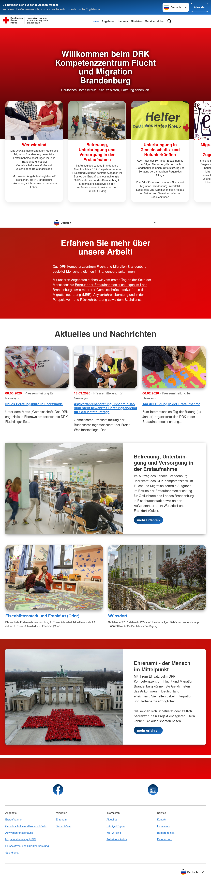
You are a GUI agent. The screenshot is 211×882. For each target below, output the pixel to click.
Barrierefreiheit (165, 833)
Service (150, 21)
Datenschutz (164, 839)
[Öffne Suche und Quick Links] (169, 21)
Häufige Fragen (115, 826)
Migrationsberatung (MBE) (72, 294)
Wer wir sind (113, 833)
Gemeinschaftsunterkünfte (116, 289)
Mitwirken (137, 21)
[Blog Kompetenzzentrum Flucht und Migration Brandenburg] (153, 789)
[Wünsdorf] (157, 577)
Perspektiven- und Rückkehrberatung (27, 846)
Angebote (108, 21)
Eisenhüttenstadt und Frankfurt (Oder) (42, 616)
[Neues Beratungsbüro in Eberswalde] (37, 367)
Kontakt (161, 819)
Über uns (122, 21)
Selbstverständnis (116, 839)
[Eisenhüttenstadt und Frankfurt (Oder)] (54, 577)
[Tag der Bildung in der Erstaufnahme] (174, 367)
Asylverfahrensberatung (110, 294)
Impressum (163, 826)
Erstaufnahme (13, 819)
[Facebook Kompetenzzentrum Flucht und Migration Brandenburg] (58, 789)
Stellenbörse (63, 826)
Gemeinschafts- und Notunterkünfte (25, 826)
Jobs (160, 21)
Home (95, 21)
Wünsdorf (117, 616)
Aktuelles (111, 819)
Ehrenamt (61, 819)
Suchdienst (133, 299)
